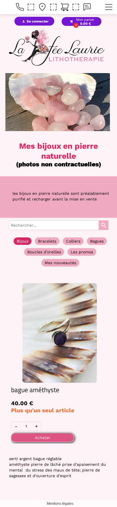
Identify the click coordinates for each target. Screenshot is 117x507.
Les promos (82, 252)
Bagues (97, 241)
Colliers (73, 241)
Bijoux (22, 241)
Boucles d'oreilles (44, 252)
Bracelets (47, 241)
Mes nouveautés (60, 262)
